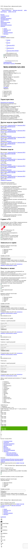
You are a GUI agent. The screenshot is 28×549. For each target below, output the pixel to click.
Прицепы (5, 447)
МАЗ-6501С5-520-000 (10, 172)
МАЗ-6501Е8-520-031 (10, 143)
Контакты (5, 33)
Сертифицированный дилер (11, 60)
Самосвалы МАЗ (7, 62)
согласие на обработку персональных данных (11, 264)
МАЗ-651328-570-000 (10, 160)
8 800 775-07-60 (20, 463)
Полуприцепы (6, 448)
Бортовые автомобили (8, 443)
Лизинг (5, 28)
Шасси (5, 446)
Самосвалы (6, 442)
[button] (4, 58)
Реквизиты (3, 469)
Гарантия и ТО (7, 30)
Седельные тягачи (7, 441)
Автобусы (5, 451)
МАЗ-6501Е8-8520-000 (10, 131)
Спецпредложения (8, 32)
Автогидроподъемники (9, 450)
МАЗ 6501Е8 (6, 63)
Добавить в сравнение (6, 129)
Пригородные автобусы (12, 454)
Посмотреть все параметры (7, 102)
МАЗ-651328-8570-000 (10, 167)
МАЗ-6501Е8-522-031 (10, 126)
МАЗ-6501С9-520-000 (10, 153)
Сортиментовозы (7, 445)
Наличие (5, 31)
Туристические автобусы (12, 455)
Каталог (3, 14)
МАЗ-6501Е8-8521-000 (10, 138)
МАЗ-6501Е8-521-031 (10, 177)
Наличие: (12, 63)
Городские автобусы (11, 452)
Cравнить (5, 87)
